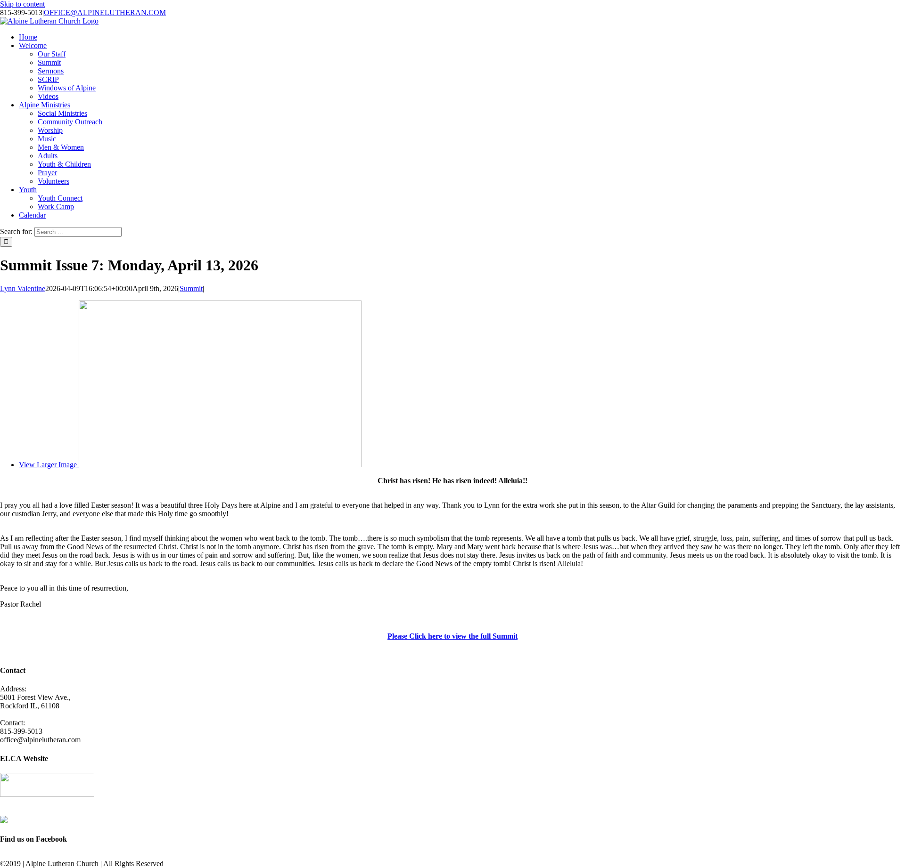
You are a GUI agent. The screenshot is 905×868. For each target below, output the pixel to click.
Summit (191, 288)
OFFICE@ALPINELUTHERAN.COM (105, 12)
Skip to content (22, 4)
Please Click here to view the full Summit (452, 636)
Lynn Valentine (22, 288)
